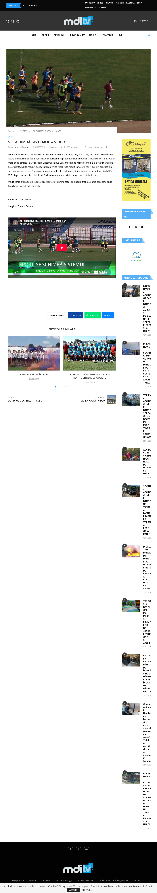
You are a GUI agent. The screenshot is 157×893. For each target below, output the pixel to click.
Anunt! (33, 5)
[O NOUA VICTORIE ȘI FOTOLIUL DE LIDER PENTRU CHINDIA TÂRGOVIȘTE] (89, 353)
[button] (24, 5)
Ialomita (130, 3)
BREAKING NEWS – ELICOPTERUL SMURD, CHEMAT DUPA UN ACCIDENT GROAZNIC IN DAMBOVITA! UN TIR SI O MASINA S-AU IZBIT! (147, 799)
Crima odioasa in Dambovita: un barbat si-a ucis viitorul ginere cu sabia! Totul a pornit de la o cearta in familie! (147, 732)
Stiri (34, 35)
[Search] (149, 35)
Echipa (32, 880)
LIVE (120, 35)
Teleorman (100, 8)
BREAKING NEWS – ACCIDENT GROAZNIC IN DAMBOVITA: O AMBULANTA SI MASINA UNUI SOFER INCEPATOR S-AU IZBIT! (147, 308)
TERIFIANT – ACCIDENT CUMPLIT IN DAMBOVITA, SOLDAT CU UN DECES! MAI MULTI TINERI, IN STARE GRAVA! (147, 416)
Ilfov (139, 3)
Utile (92, 35)
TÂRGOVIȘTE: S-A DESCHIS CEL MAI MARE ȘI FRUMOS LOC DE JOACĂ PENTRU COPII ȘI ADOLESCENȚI (147, 622)
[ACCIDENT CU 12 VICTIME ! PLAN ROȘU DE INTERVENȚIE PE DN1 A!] (131, 454)
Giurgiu (120, 3)
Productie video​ (85, 880)
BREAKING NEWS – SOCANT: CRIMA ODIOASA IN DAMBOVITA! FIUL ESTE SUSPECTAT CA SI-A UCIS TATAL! (147, 363)
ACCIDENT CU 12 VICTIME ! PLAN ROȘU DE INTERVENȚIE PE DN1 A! (147, 462)
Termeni (45, 880)
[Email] (18, 21)
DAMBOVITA (90, 3)
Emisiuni (59, 35)
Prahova (89, 8)
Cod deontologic (63, 880)
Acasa (11, 131)
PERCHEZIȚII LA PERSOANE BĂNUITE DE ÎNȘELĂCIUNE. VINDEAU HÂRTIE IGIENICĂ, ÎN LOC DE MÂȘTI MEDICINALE (147, 673)
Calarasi (109, 3)
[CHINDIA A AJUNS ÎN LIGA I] (34, 353)
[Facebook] (8, 21)
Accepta (73, 889)
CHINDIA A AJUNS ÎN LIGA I (34, 374)
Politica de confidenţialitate (113, 880)
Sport (45, 35)
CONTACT (107, 35)
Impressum (139, 880)
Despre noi (18, 880)
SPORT (23, 131)
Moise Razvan (22, 147)
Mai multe (87, 890)
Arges (100, 3)
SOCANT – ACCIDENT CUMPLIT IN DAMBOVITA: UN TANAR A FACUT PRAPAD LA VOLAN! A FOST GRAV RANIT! (147, 510)
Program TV (77, 35)
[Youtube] (13, 21)
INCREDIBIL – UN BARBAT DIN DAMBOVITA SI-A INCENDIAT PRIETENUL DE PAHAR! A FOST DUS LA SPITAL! (147, 568)
